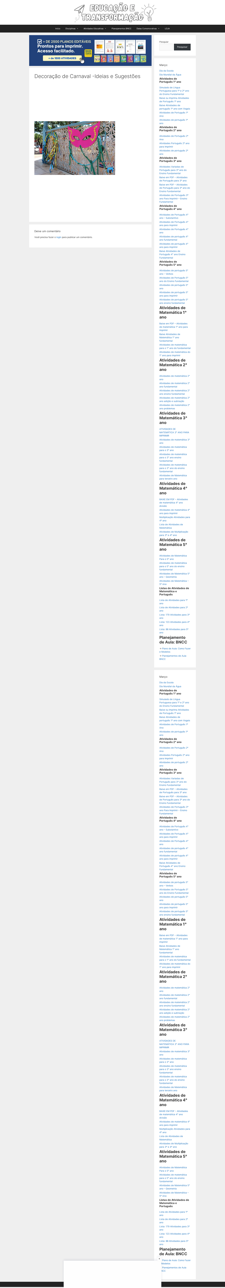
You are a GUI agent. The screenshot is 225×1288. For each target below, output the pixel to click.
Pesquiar (163, 42)
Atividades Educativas (94, 28)
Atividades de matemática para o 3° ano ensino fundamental (173, 457)
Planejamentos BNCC (121, 28)
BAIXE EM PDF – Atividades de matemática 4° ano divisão (173, 502)
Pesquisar (182, 47)
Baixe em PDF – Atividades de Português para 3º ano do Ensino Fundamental (174, 188)
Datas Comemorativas (147, 28)
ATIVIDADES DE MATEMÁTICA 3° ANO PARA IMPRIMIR (174, 432)
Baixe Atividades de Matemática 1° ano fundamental (169, 337)
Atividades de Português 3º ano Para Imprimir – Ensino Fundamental (173, 198)
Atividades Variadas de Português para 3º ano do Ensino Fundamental (173, 170)
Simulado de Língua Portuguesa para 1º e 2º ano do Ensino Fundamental (174, 90)
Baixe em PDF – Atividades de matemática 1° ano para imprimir (173, 326)
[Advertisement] (90, 102)
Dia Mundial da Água (170, 74)
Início (57, 28)
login (58, 237)
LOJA (167, 28)
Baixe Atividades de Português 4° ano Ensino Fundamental (172, 254)
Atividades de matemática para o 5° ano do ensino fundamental (173, 566)
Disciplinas (70, 28)
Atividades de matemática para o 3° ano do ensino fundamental (173, 468)
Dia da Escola (166, 70)
